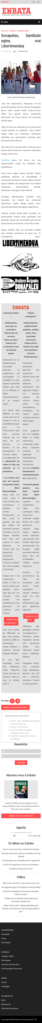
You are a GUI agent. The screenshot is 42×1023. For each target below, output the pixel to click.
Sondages (5, 986)
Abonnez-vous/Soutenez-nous (15, 707)
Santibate (5, 160)
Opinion (12, 31)
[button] (14, 836)
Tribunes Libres (23, 31)
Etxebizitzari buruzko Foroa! (21, 868)
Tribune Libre (23, 51)
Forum (4, 982)
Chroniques (6, 942)
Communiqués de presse (11, 968)
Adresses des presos (9, 1008)
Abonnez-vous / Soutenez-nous (11, 621)
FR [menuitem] (38, 2)
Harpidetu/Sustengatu (32, 618)
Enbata (17, 1019)
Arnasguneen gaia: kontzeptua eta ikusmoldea (21, 887)
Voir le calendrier (33, 836)
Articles (4, 31)
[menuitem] (34, 2)
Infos (3, 1000)
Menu (6, 22)
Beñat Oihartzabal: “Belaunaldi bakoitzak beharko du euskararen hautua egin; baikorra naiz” (21, 908)
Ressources (6, 1004)
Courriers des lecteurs (10, 964)
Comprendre (7, 930)
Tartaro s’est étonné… (20, 727)
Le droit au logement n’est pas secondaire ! (21, 864)
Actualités (5, 934)
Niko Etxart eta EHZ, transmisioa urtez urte (21, 883)
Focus (3, 938)
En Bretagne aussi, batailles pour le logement (21, 860)
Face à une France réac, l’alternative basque (21, 849)
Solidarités (7, 996)
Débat (4, 978)
